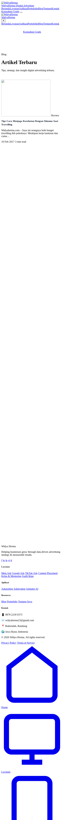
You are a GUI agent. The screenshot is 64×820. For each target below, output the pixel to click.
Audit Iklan (28, 576)
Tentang (47, 8)
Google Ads (18, 573)
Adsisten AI (32, 588)
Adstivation (19, 588)
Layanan (14, 8)
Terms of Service (26, 642)
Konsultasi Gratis (10, 11)
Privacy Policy (8, 642)
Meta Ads (6, 573)
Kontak (55, 8)
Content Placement (48, 573)
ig (4, 560)
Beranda (5, 8)
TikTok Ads (31, 573)
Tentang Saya (25, 601)
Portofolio (33, 8)
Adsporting (7, 588)
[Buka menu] (21, 12)
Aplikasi (23, 8)
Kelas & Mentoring (11, 576)
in (6, 560)
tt (11, 560)
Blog (40, 8)
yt (9, 560)
